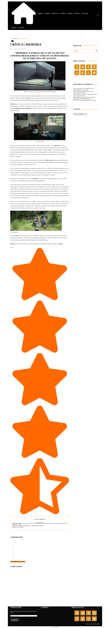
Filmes (47, 13)
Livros (63, 13)
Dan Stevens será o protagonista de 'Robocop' (84, 100)
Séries (40, 13)
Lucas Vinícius (15, 49)
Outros (21, 27)
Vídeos (14, 27)
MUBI (23, 561)
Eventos (84, 13)
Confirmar (14, 620)
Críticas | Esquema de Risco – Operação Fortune (28, 525)
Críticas (55, 13)
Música (77, 13)
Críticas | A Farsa (17, 527)
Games (69, 13)
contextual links (56, 627)
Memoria (19, 561)
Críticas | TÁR (16, 524)
